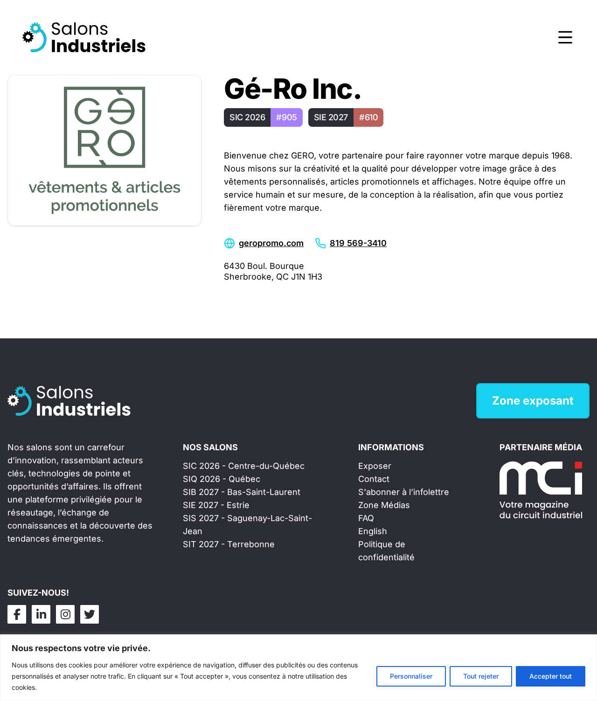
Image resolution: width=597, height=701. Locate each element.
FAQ (366, 518)
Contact (373, 479)
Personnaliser (411, 676)
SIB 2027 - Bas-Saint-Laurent (241, 492)
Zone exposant (533, 400)
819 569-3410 (358, 243)
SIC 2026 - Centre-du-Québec (244, 466)
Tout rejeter (481, 676)
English (372, 531)
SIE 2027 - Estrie (216, 505)
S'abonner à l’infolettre (403, 492)
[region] (298, 667)
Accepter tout (550, 676)
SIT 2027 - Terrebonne (229, 544)
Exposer (374, 466)
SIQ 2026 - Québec (221, 479)
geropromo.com (271, 243)
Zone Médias (384, 505)
